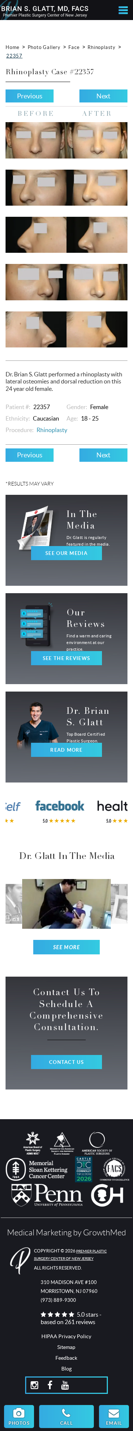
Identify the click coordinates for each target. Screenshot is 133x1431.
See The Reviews (66, 658)
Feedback (66, 1358)
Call (66, 1423)
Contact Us (66, 1062)
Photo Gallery (44, 47)
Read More (66, 750)
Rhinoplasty (102, 47)
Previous (29, 96)
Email (114, 1423)
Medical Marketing (39, 1232)
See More (66, 947)
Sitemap (66, 1347)
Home (13, 47)
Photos (19, 1423)
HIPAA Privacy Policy (66, 1336)
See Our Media (66, 553)
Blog (66, 1369)
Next (103, 96)
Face (73, 47)
